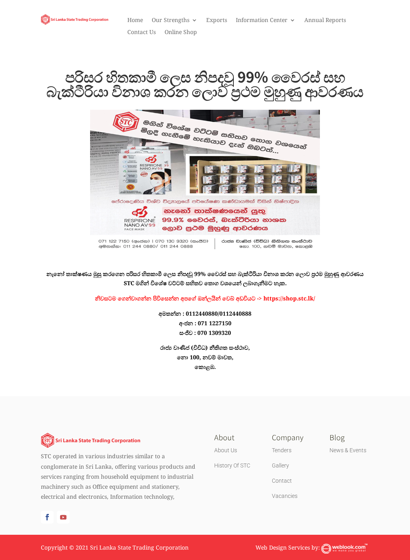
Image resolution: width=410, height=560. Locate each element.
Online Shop (181, 32)
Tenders (281, 450)
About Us (225, 450)
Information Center (261, 20)
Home (135, 20)
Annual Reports (325, 20)
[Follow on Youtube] (63, 517)
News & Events (348, 450)
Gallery (280, 465)
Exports (216, 20)
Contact (282, 480)
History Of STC (232, 465)
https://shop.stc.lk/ (289, 298)
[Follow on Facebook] (47, 517)
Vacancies (284, 496)
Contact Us (141, 32)
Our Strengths (170, 20)
